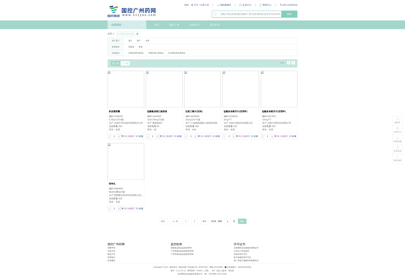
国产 (139, 41)
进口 (130, 41)
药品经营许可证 (240, 254)
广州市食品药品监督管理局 (182, 254)
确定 (242, 221)
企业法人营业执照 (241, 251)
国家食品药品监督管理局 (181, 248)
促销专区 (195, 24)
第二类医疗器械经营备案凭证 (246, 260)
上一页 (175, 221)
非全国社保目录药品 (176, 53)
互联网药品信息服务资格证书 (246, 248)
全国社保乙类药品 (155, 53)
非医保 (131, 47)
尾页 (204, 221)
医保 (141, 47)
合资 (147, 41)
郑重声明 (111, 248)
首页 (156, 24)
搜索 (289, 14)
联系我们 (111, 257)
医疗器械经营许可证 (242, 257)
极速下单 (174, 24)
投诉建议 (111, 260)
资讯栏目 (215, 24)
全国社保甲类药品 (135, 53)
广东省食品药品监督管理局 (182, 251)
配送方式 (111, 254)
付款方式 (111, 251)
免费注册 (204, 5)
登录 (196, 5)
